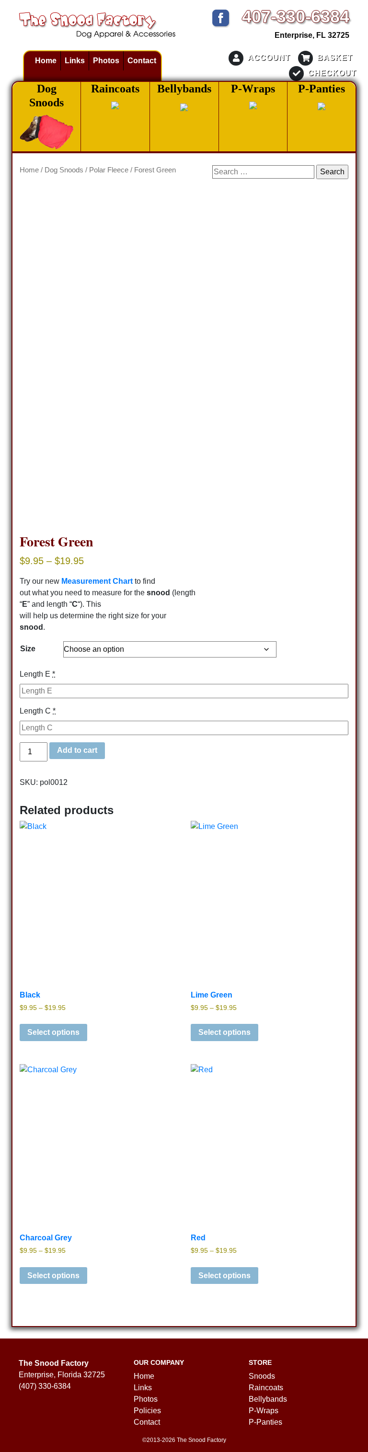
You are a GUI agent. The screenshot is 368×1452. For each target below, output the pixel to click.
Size (27, 649)
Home (46, 61)
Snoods (262, 1376)
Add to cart (77, 750)
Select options (53, 1032)
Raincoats (266, 1388)
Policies (147, 1411)
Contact (141, 61)
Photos (106, 61)
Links (75, 61)
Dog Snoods (64, 170)
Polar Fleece (108, 170)
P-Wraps (263, 1411)
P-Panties (265, 1422)
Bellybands (268, 1399)
